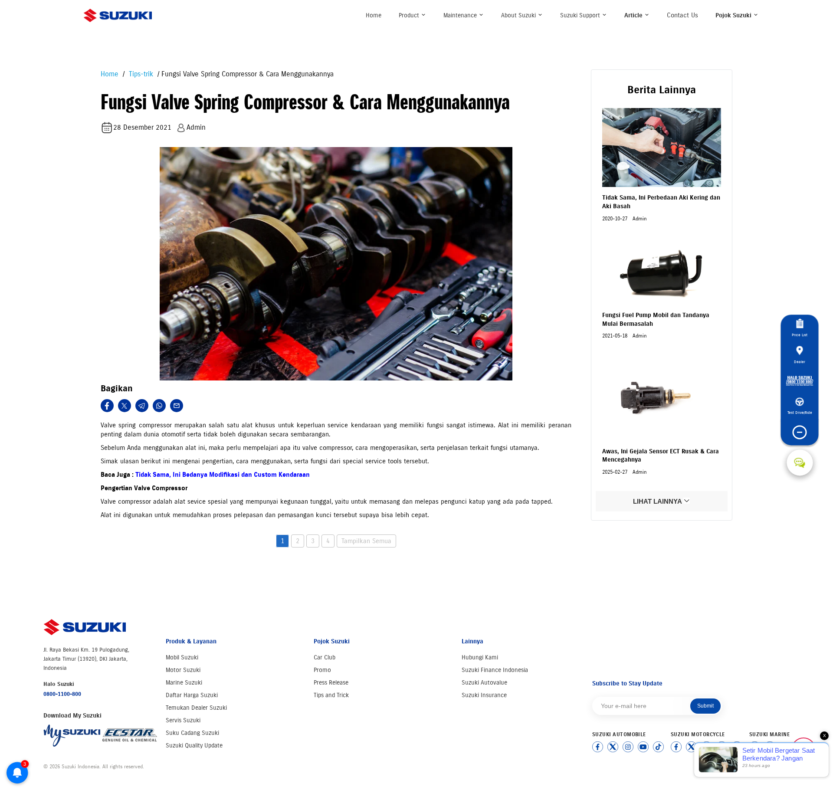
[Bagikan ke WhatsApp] (159, 405)
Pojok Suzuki (734, 15)
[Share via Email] (176, 405)
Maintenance (461, 15)
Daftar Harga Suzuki (192, 695)
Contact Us (682, 15)
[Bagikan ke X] (124, 405)
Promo (322, 670)
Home (373, 15)
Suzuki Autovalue (484, 682)
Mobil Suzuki (182, 657)
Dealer (799, 361)
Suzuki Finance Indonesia (495, 670)
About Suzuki (519, 15)
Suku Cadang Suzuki (192, 733)
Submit (705, 706)
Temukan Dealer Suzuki (196, 707)
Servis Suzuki (183, 720)
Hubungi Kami (480, 657)
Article (634, 15)
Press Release (331, 682)
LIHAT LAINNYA (658, 501)
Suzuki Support (581, 15)
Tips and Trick (331, 695)
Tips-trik (140, 74)
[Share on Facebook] (107, 405)
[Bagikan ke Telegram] (141, 405)
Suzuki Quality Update (194, 745)
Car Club (324, 657)
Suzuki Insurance (484, 695)
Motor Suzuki (183, 670)
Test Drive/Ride (799, 412)
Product (410, 15)
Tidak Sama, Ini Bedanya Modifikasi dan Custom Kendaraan (222, 475)
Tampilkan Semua (366, 541)
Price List (799, 334)
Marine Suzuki (184, 682)
